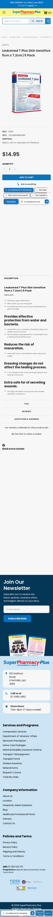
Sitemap (36, 908)
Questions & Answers (26, 419)
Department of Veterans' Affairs (20, 736)
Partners (7, 818)
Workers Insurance (12, 763)
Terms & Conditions (13, 856)
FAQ (26, 403)
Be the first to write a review (26, 433)
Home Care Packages (14, 745)
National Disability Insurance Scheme (22, 749)
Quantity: (8, 163)
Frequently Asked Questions (17, 805)
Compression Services (14, 731)
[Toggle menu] (4, 12)
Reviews (26, 411)
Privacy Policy (10, 842)
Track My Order (11, 777)
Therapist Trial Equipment (16, 754)
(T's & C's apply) (26, 5)
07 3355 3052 (18, 695)
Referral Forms (10, 767)
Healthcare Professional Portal (19, 814)
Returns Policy (10, 847)
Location (7, 800)
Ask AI (39, 21)
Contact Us (9, 823)
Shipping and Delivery (14, 851)
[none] (26, 90)
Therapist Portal (11, 758)
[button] (26, 433)
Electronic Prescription (14, 740)
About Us (7, 796)
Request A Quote (12, 772)
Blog (5, 809)
